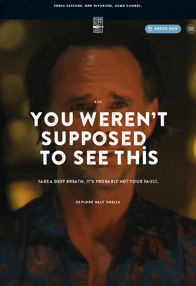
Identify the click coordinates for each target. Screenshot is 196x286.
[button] (191, 29)
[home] (98, 25)
